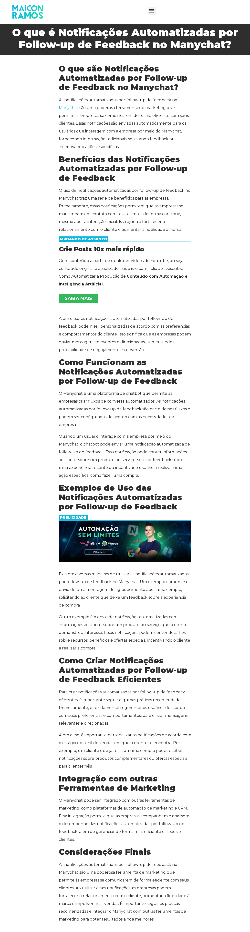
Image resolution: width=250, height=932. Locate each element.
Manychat (68, 107)
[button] (152, 11)
